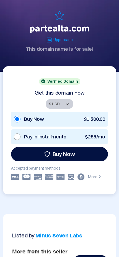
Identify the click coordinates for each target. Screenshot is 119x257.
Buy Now (64, 154)
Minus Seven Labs (58, 235)
